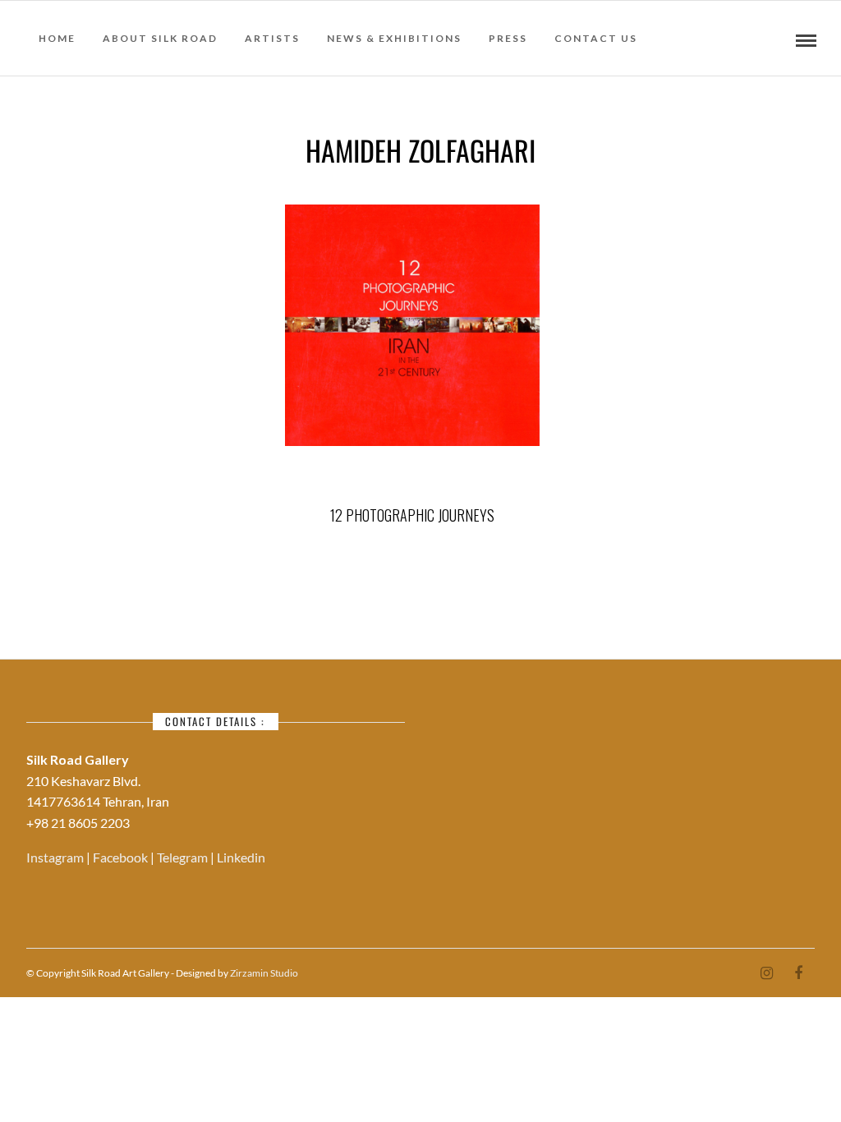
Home (57, 38)
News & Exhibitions (394, 38)
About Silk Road (160, 38)
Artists (272, 38)
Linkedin (241, 857)
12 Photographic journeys (412, 515)
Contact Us (595, 38)
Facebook (121, 857)
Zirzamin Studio (264, 973)
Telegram (183, 857)
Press (508, 38)
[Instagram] (766, 973)
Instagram (56, 857)
